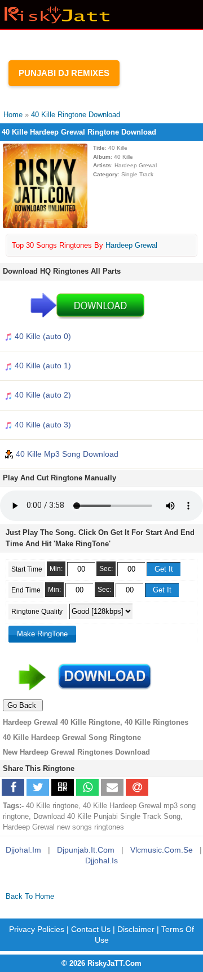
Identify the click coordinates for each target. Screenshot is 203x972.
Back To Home (30, 896)
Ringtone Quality (37, 612)
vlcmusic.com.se (161, 849)
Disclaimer (136, 929)
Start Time (26, 569)
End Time (26, 590)
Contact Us (91, 929)
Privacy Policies (36, 929)
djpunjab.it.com (85, 849)
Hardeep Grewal (131, 245)
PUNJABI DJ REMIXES (64, 73)
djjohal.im (23, 849)
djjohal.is (101, 860)
